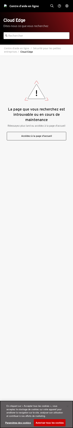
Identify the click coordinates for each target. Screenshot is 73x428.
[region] (36, 414)
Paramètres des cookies (18, 422)
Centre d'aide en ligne (16, 48)
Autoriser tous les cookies (50, 422)
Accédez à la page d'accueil (36, 136)
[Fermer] (67, 406)
